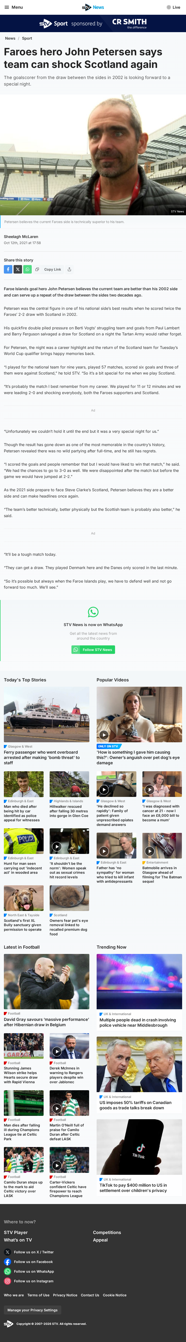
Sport (27, 38)
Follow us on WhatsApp (34, 1271)
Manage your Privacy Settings (33, 1310)
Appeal (100, 1239)
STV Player (16, 1232)
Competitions (107, 1232)
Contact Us (90, 1295)
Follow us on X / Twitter (34, 1252)
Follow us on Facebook (33, 1262)
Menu (17, 7)
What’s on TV (18, 1239)
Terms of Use (38, 1295)
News (10, 38)
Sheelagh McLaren (21, 236)
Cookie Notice (114, 1295)
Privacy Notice (65, 1295)
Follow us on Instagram (34, 1281)
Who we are (14, 1295)
